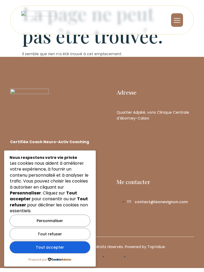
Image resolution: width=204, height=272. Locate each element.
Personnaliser (50, 220)
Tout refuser (50, 234)
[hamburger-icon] (177, 20)
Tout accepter (50, 247)
